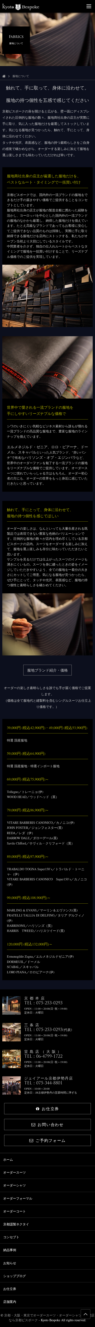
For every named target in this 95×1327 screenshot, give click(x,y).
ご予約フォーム (51, 1140)
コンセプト (11, 1237)
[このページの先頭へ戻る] (85, 1314)
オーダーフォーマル (17, 1198)
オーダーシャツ (14, 1185)
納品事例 (9, 1250)
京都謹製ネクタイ (16, 1224)
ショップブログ (14, 1276)
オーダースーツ (14, 1172)
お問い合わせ (50, 1124)
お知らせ (9, 1263)
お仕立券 (50, 1108)
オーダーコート (14, 1211)
